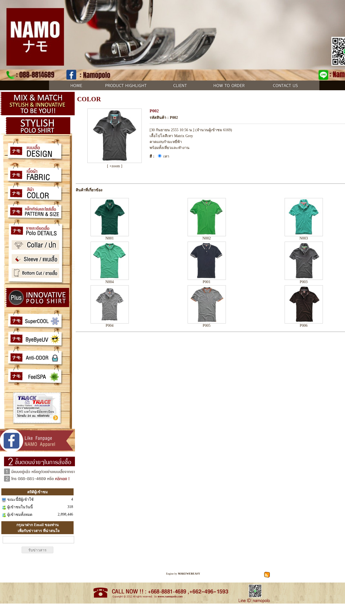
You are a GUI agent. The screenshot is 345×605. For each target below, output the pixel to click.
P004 (109, 326)
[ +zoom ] (114, 166)
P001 (207, 282)
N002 (206, 238)
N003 (303, 238)
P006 (304, 326)
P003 (304, 282)
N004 (109, 282)
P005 (207, 326)
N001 (109, 238)
